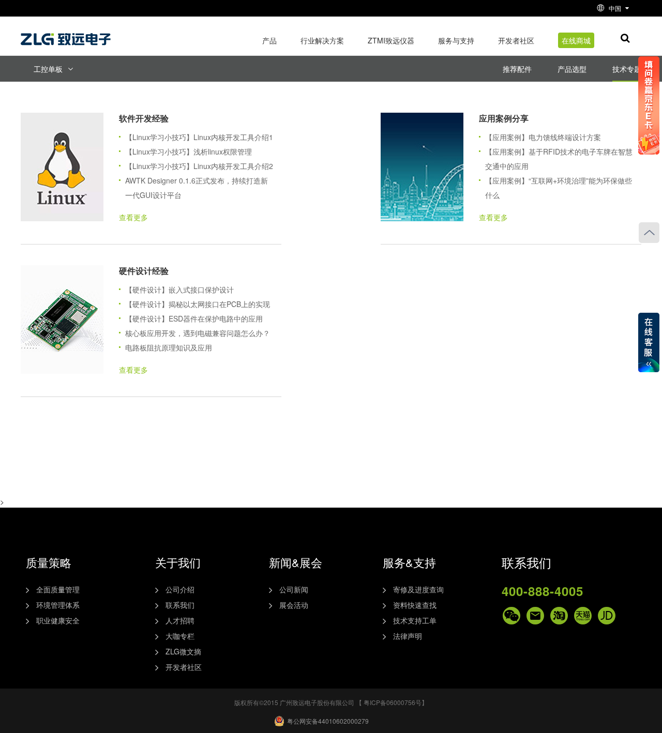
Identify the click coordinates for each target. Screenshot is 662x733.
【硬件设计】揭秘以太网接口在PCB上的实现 (197, 304)
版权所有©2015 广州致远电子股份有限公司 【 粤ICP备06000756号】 (331, 702)
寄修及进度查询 (418, 589)
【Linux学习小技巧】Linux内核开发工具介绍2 (199, 166)
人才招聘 (180, 620)
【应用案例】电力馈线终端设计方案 (543, 137)
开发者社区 (516, 40)
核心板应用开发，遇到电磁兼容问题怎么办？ (197, 333)
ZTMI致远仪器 (391, 40)
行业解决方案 (322, 40)
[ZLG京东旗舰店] (606, 615)
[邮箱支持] (535, 615)
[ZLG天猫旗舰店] (583, 615)
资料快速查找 (415, 605)
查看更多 (133, 217)
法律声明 (407, 636)
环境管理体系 (58, 605)
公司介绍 (180, 589)
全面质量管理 (58, 589)
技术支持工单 (415, 620)
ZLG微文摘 (183, 651)
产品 (269, 40)
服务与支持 (456, 40)
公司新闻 (293, 589)
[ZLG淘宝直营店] (559, 615)
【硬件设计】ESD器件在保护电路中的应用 (194, 318)
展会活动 (293, 605)
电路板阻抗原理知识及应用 (168, 347)
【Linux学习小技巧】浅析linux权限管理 (188, 151)
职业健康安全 (58, 620)
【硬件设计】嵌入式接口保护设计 (179, 289)
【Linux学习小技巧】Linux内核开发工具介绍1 (199, 137)
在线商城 (576, 40)
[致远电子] (67, 35)
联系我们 (180, 605)
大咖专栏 (180, 636)
